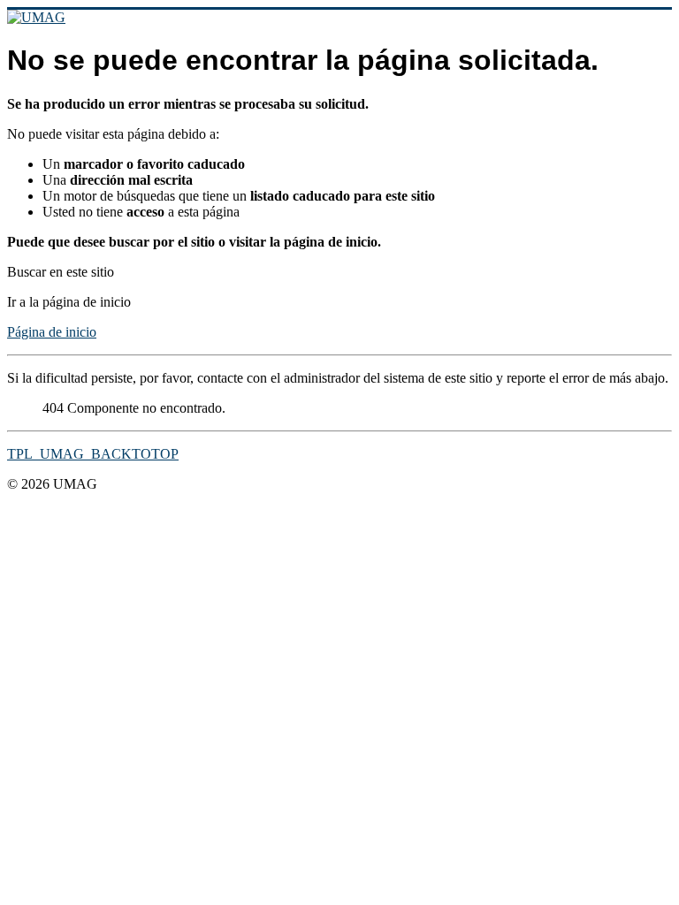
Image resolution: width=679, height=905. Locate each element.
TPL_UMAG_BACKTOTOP (93, 453)
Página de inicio (51, 331)
